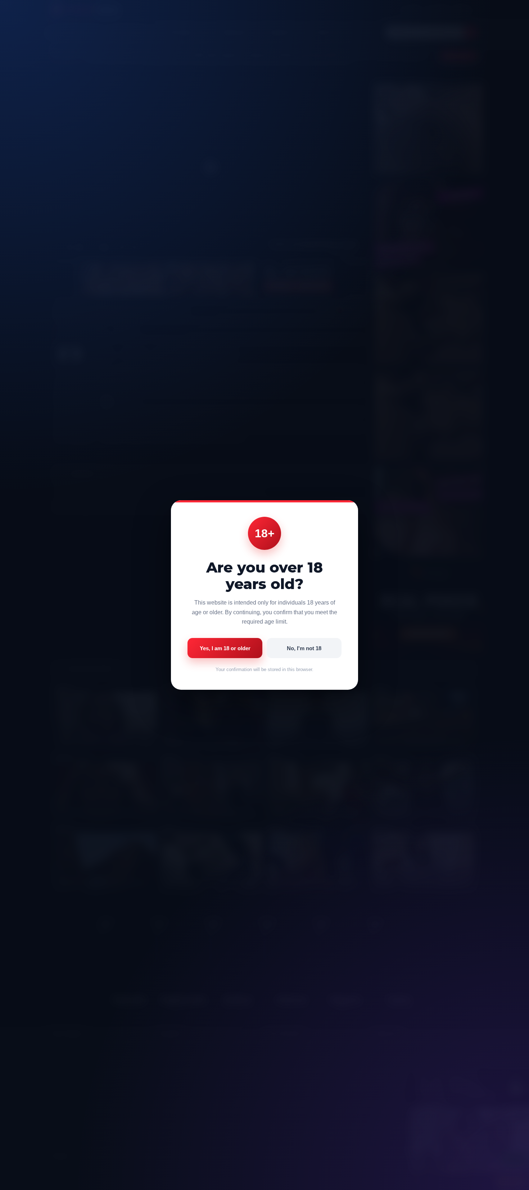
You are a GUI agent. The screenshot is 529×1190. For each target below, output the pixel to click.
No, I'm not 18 (304, 648)
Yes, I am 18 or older (225, 648)
